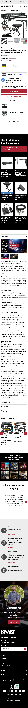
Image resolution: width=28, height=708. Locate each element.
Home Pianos (4, 658)
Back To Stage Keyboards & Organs (11, 10)
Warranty (4, 406)
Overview (4, 236)
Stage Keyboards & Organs (7, 660)
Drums (2, 663)
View (9, 431)
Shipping (4, 411)
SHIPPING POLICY (12, 534)
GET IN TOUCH (14, 622)
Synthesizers (4, 661)
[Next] (25, 433)
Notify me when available (14, 96)
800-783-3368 (14, 615)
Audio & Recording (5, 665)
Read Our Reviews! (12, 574)
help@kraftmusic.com (14, 617)
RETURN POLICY (11, 547)
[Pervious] (1, 433)
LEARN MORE (9, 82)
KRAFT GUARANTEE (12, 562)
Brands (3, 667)
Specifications (5, 402)
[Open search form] (16, 6)
